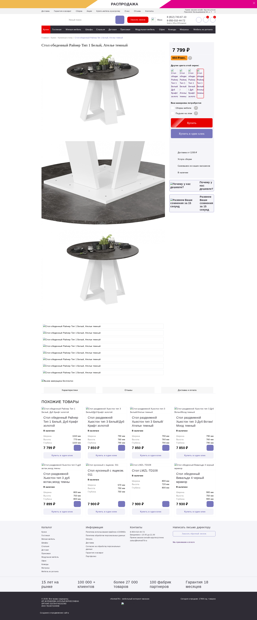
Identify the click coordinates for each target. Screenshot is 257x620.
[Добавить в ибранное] (161, 319)
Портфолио (91, 556)
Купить (191, 122)
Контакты (149, 11)
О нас (127, 11)
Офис (162, 29)
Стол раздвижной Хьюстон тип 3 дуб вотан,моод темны (56, 477)
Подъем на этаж (184, 113)
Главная (45, 38)
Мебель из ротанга (203, 29)
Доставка (45, 11)
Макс (159, 20)
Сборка (79, 11)
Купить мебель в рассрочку (108, 11)
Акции (89, 11)
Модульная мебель (145, 29)
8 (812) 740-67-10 (176, 17)
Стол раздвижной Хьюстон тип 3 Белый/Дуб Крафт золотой (106, 421)
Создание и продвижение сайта (54, 613)
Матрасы (184, 29)
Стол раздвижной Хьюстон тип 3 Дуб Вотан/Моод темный (194, 421)
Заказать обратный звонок (194, 534)
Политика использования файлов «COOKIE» (106, 532)
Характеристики (70, 390)
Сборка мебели (183, 108)
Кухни (46, 29)
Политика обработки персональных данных (105, 535)
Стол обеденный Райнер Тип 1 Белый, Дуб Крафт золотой (60, 421)
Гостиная (56, 29)
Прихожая (125, 29)
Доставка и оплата (187, 390)
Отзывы (137, 11)
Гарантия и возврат (62, 11)
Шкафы (89, 29)
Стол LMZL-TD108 (145, 470)
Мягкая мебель (73, 29)
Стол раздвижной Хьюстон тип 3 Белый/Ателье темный (147, 421)
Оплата (89, 539)
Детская (113, 29)
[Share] (247, 3)
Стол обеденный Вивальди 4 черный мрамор (190, 477)
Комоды (172, 29)
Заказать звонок (137, 20)
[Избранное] (206, 20)
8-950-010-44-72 (176, 20)
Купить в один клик (191, 133)
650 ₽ (175, 57)
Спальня (100, 29)
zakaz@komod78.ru (138, 541)
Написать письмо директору (192, 527)
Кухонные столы (65, 38)
